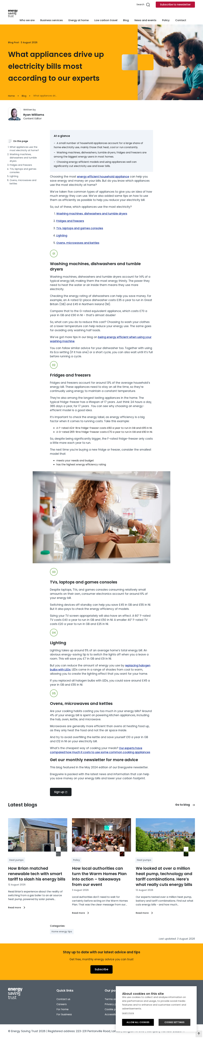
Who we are (27, 20)
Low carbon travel (105, 20)
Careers (61, 1004)
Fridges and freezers (21, 165)
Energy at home (79, 20)
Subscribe (101, 969)
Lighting (14, 176)
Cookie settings (174, 1022)
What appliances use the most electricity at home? (24, 148)
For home (62, 1009)
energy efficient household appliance (103, 176)
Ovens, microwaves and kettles (23, 182)
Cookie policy (113, 1009)
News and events (145, 20)
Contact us (63, 999)
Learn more (128, 1013)
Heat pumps (16, 860)
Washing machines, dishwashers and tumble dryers (23, 158)
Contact (180, 20)
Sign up (59, 792)
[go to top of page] (199, 1034)
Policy (166, 20)
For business (64, 1014)
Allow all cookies (138, 1022)
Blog (126, 20)
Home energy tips (62, 931)
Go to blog (182, 805)
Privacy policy (113, 1004)
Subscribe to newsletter (175, 4)
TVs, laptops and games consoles (23, 170)
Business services (51, 20)
